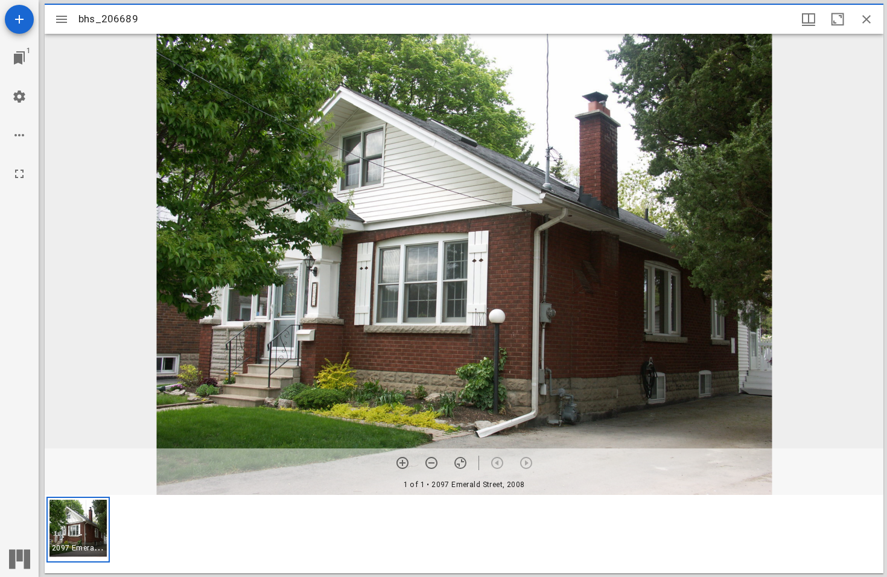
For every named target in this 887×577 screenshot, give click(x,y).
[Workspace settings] (19, 96)
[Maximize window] (837, 19)
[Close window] (866, 19)
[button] (78, 529)
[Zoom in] (402, 462)
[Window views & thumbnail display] (808, 19)
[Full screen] (19, 173)
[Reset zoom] (460, 462)
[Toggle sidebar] (61, 19)
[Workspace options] (19, 135)
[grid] (464, 534)
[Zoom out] (431, 462)
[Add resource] (19, 19)
